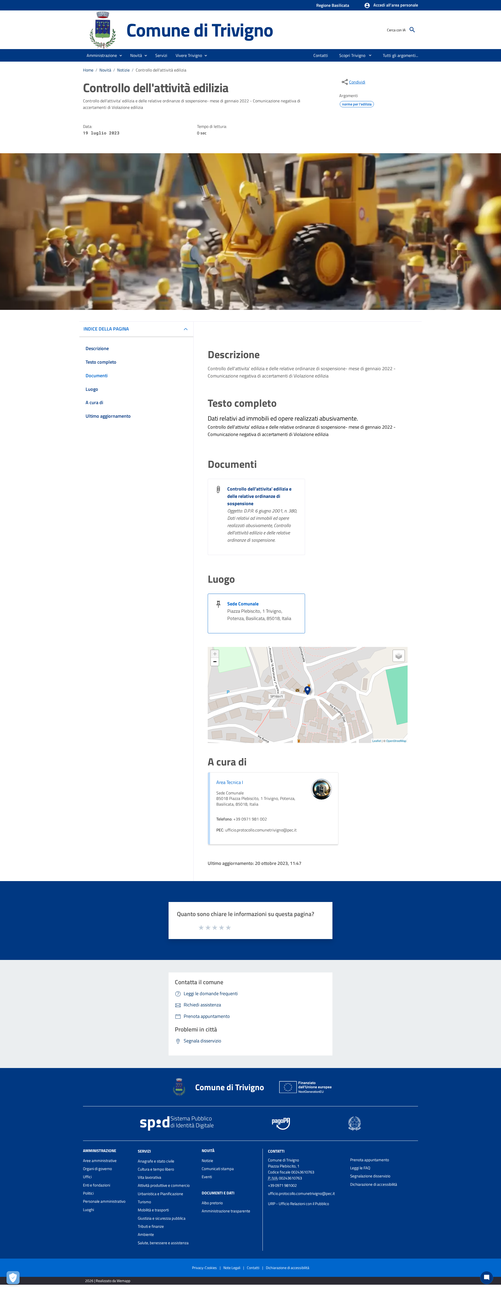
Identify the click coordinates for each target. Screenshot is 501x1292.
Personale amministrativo (104, 1201)
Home (88, 70)
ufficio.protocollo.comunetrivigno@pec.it (301, 1193)
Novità (105, 70)
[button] (391, 5)
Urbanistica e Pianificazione (160, 1194)
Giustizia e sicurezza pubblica (162, 1218)
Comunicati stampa (218, 1169)
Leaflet (376, 741)
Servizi (144, 1151)
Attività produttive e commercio (164, 1185)
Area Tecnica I (229, 782)
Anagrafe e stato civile (156, 1161)
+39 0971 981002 (282, 1185)
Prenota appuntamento (369, 1160)
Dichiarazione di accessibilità (373, 1184)
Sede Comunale (243, 603)
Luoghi (88, 1210)
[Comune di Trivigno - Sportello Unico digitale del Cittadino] (102, 29)
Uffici (87, 1177)
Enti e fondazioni (96, 1185)
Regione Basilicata (332, 5)
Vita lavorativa (149, 1177)
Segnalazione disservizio (370, 1176)
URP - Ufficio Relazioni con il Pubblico (298, 1204)
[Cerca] (412, 30)
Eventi (207, 1177)
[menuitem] (321, 55)
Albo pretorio (212, 1203)
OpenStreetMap (396, 741)
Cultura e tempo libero (156, 1169)
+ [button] (215, 654)
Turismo (144, 1202)
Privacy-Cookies (204, 1267)
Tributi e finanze (151, 1226)
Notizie (123, 70)
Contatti (276, 1151)
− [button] (215, 661)
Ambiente (146, 1234)
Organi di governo (97, 1169)
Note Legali (231, 1267)
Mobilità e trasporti (153, 1210)
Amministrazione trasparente (226, 1211)
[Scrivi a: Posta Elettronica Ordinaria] (306, 1198)
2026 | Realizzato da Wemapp (107, 1280)
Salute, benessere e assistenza (163, 1243)
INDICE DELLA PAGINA (106, 328)
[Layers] (398, 656)
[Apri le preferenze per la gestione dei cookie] (13, 1277)
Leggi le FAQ (360, 1168)
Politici (88, 1193)
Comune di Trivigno (199, 29)
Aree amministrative (100, 1161)
